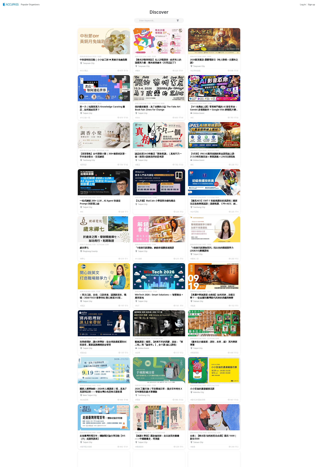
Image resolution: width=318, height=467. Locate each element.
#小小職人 (84, 70)
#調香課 (83, 164)
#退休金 (83, 352)
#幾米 (137, 70)
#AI (192, 117)
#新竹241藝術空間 (198, 399)
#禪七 (82, 258)
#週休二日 (195, 258)
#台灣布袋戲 (195, 70)
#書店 (137, 164)
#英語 (82, 305)
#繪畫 (193, 446)
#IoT (137, 305)
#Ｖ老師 (138, 258)
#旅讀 (193, 305)
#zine (137, 117)
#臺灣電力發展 (86, 446)
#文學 (137, 352)
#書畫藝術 (139, 446)
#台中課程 (195, 211)
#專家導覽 (195, 352)
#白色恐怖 (84, 399)
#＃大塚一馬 (85, 117)
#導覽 (137, 399)
